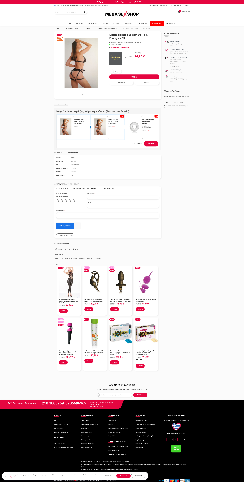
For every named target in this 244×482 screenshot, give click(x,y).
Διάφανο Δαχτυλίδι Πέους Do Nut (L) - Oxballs (148, 121)
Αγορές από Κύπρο (86, 432)
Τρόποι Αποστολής (141, 432)
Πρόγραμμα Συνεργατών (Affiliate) (118, 428)
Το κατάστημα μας (59, 443)
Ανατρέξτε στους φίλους (61, 104)
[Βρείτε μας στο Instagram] (176, 439)
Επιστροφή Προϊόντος (114, 432)
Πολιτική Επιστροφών (142, 420)
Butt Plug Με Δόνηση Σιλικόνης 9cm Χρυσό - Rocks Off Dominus (120, 300)
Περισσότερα (14, 477)
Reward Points (139, 447)
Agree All (123, 475)
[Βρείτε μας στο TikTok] (184, 439)
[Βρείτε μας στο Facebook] (168, 439)
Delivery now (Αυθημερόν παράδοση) (146, 436)
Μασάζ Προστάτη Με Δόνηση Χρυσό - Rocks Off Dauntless (93, 300)
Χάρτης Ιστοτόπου (86, 440)
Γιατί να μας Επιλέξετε (87, 443)
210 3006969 (65, 5)
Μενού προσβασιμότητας (88, 436)
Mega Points (111, 436)
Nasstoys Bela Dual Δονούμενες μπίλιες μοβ (146, 300)
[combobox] (70, 12)
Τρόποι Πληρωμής (141, 428)
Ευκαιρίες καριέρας (114, 450)
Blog (55, 420)
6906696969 (73, 5)
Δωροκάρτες (85, 420)
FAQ (171, 5)
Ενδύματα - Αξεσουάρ (72, 28)
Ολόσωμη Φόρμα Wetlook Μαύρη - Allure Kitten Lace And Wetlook (68, 301)
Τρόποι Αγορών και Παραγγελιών (145, 424)
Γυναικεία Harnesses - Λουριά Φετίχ (107, 28)
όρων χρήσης (153, 464)
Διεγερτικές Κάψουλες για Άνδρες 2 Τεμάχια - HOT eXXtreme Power (120, 352)
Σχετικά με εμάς (59, 428)
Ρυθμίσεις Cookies (86, 447)
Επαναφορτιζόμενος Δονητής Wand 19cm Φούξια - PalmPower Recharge (68, 352)
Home (57, 28)
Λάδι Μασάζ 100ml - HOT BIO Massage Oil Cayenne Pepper (93, 352)
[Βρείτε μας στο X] (172, 439)
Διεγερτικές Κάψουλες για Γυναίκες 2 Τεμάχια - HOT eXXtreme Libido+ (145, 352)
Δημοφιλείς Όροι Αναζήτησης (89, 424)
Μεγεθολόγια (85, 428)
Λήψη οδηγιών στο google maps (63, 447)
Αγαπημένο (154, 5)
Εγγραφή (178, 5)
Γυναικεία (87, 28)
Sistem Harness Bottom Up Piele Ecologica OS (79, 121)
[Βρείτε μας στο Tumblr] (180, 439)
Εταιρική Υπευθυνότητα (61, 432)
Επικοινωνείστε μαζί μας (61, 424)
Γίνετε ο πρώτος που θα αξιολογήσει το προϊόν (70, 95)
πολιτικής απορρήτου (165, 464)
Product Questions (61, 243)
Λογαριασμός (112, 420)
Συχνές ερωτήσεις (141, 440)
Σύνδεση (186, 5)
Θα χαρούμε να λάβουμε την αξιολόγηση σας (176, 420)
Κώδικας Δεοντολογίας (142, 443)
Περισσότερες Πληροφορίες (66, 152)
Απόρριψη (138, 475)
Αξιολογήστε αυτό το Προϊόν (66, 184)
